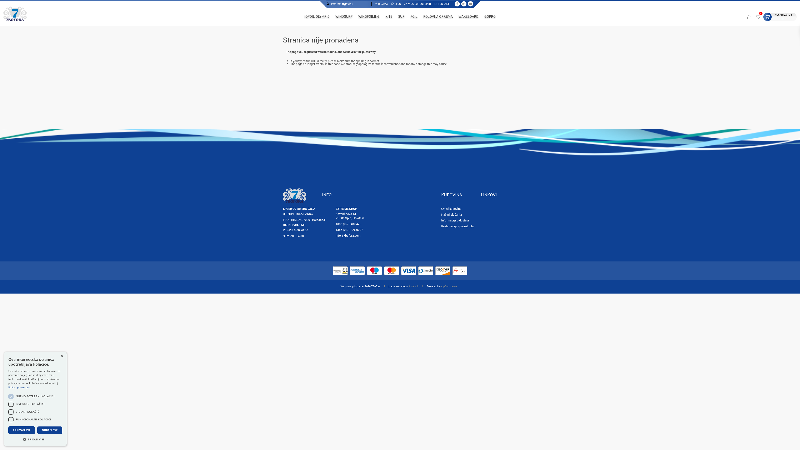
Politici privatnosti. (19, 387)
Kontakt (443, 3)
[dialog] (35, 399)
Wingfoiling (369, 16)
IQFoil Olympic (317, 16)
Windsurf (343, 16)
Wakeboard (469, 16)
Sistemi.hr (413, 286)
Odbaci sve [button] (50, 430)
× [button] (62, 356)
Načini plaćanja (451, 214)
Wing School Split (419, 3)
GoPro (490, 16)
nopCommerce (448, 286)
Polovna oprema (438, 16)
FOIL (414, 16)
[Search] (328, 4)
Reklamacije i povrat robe (457, 226)
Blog (398, 3)
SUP (401, 16)
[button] (35, 439)
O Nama (383, 3)
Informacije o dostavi (455, 220)
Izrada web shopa (398, 286)
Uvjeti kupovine (451, 209)
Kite (388, 16)
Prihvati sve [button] (22, 430)
